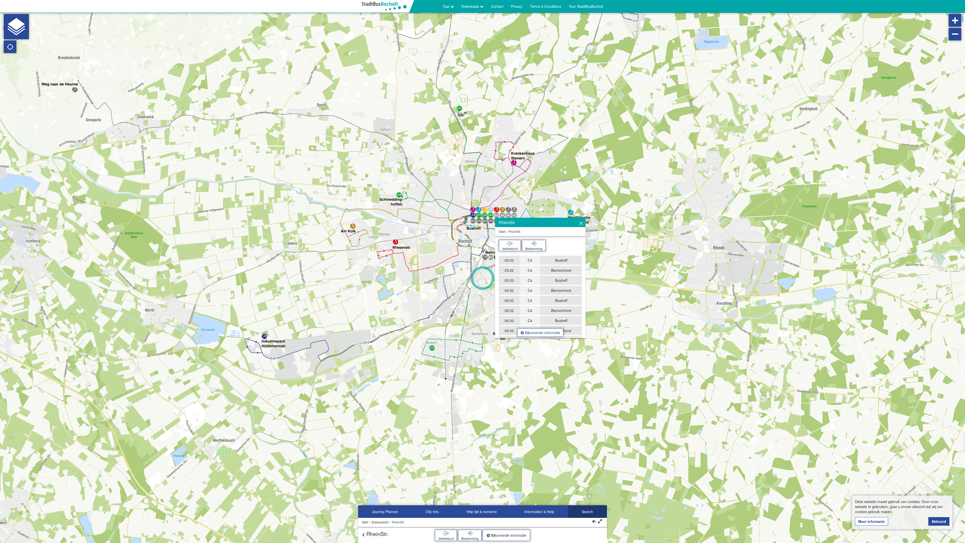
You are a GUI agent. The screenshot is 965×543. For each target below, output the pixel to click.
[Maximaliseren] (600, 521)
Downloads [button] (470, 6)
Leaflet (963, 18)
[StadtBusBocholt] (386, 6)
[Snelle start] (16, 26)
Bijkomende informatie (542, 332)
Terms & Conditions (545, 6)
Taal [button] (446, 6)
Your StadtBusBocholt (586, 6)
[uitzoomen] (955, 34)
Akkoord (939, 521)
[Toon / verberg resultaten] (594, 521)
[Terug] (363, 534)
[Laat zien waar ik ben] (10, 46)
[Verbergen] (581, 223)
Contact (497, 6)
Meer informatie (871, 521)
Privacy (516, 6)
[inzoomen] (955, 20)
